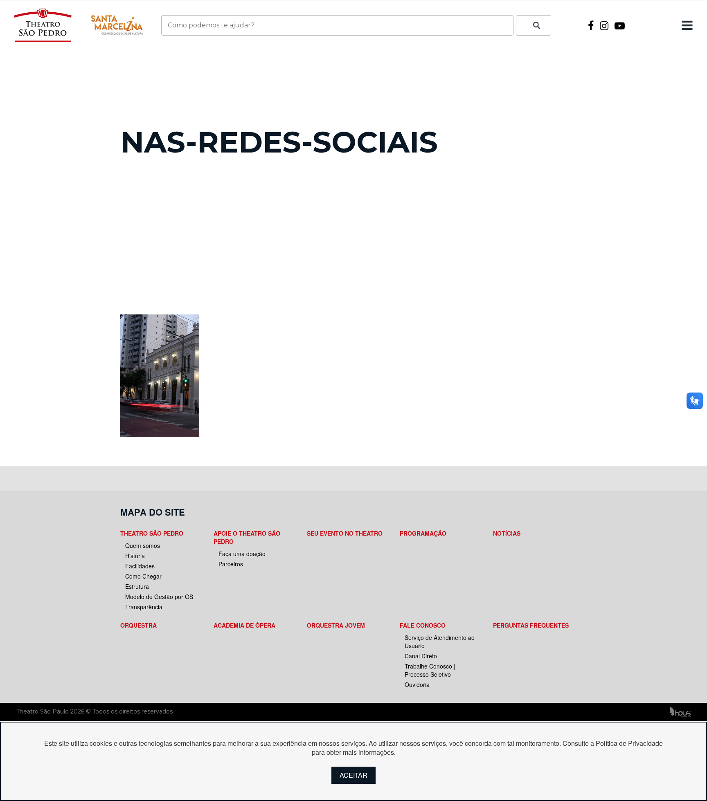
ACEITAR (353, 775)
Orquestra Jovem (336, 625)
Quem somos (142, 545)
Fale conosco (423, 625)
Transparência (143, 607)
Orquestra (138, 625)
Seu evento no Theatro (345, 533)
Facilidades (140, 566)
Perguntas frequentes (531, 625)
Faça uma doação (242, 554)
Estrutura (137, 586)
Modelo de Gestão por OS (159, 596)
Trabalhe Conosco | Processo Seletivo (430, 670)
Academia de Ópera (244, 625)
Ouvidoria (417, 684)
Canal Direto (421, 656)
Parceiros (230, 564)
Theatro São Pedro (151, 533)
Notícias (506, 533)
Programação (423, 533)
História (135, 556)
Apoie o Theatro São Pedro (247, 537)
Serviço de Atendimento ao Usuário (440, 641)
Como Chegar (143, 576)
